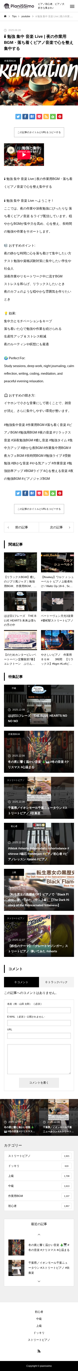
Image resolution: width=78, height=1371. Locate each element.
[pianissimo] (19, 6)
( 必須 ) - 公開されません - (26, 1017)
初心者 (14, 826)
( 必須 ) (24, 1004)
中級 (14, 688)
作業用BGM (10, 61)
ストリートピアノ (16, 780)
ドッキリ (39, 1332)
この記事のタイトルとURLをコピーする (39, 132)
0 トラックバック (57, 982)
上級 (14, 872)
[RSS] (39, 1351)
